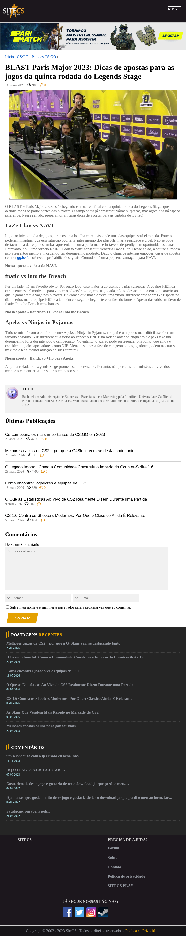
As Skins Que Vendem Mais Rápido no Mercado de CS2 (52, 712)
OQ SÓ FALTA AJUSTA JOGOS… (35, 770)
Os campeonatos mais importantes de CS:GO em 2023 (55, 434)
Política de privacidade (126, 876)
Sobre (112, 857)
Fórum (113, 848)
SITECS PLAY (120, 886)
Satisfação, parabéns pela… (29, 811)
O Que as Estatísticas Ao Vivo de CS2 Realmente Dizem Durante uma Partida (76, 499)
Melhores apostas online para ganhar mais (41, 726)
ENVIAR (22, 618)
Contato (114, 867)
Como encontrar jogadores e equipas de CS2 (45, 483)
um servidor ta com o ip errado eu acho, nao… (44, 756)
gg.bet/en (24, 258)
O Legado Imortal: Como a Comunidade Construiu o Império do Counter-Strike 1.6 (79, 467)
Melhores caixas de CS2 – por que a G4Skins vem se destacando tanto (69, 450)
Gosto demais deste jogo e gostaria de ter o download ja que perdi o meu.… (67, 784)
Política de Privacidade (142, 931)
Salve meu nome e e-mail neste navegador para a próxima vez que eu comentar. (70, 607)
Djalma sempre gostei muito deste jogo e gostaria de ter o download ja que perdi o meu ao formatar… (89, 797)
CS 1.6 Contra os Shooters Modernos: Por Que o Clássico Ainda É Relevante (75, 515)
